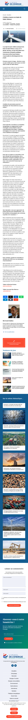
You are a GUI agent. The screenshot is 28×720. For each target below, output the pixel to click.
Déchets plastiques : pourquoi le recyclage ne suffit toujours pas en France (13, 511)
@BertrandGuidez (7, 286)
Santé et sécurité (14, 698)
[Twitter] (15, 665)
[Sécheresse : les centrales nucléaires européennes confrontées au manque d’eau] (14, 460)
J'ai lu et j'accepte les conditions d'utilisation (14, 642)
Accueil (4, 15)
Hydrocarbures (14, 686)
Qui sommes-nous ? (14, 701)
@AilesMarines (7, 291)
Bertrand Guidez (10, 28)
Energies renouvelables (14, 681)
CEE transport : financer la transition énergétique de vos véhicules (12, 447)
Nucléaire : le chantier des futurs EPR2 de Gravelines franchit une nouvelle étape (17, 363)
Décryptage (12, 23)
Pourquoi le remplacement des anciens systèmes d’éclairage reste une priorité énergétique (18, 387)
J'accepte (14, 709)
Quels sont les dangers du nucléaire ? (17, 378)
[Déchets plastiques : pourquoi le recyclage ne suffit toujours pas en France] (14, 502)
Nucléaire (14, 691)
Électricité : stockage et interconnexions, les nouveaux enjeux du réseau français (18, 354)
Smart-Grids (14, 696)
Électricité (14, 676)
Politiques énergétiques (15, 24)
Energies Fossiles (14, 678)
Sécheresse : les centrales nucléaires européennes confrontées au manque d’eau (13, 469)
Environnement (14, 683)
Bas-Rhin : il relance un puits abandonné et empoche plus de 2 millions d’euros (13, 556)
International (14, 688)
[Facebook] (12, 665)
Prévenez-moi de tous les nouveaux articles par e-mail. (15, 601)
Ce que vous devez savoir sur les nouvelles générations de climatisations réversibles (18, 370)
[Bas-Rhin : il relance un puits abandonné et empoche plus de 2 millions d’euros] (14, 547)
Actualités (9, 15)
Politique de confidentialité (14, 716)
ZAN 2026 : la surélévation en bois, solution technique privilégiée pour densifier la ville (13, 490)
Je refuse (14, 712)
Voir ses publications (9, 331)
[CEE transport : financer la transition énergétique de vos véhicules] (14, 439)
